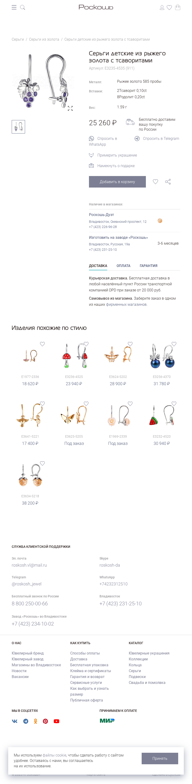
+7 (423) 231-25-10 (103, 249)
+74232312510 (114, 583)
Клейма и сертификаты (90, 671)
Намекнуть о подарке (116, 166)
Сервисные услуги (86, 682)
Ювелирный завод (28, 659)
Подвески (137, 676)
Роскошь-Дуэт (101, 214)
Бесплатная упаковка (89, 665)
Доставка (78, 659)
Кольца (135, 665)
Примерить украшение (117, 155)
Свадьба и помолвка (147, 682)
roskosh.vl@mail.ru (29, 565)
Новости (19, 671)
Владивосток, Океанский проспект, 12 (118, 221)
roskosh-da (110, 565)
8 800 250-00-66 (30, 604)
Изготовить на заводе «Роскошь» (118, 237)
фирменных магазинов (126, 304)
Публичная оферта (86, 700)
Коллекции (138, 659)
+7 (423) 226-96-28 (103, 227)
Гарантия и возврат (87, 676)
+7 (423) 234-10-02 (33, 624)
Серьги (135, 671)
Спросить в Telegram (161, 138)
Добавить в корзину (117, 182)
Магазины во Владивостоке (36, 665)
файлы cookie (54, 755)
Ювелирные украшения (149, 653)
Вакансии (20, 676)
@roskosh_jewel (26, 583)
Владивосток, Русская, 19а (109, 244)
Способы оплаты (85, 653)
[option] (43, 81)
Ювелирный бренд (28, 653)
